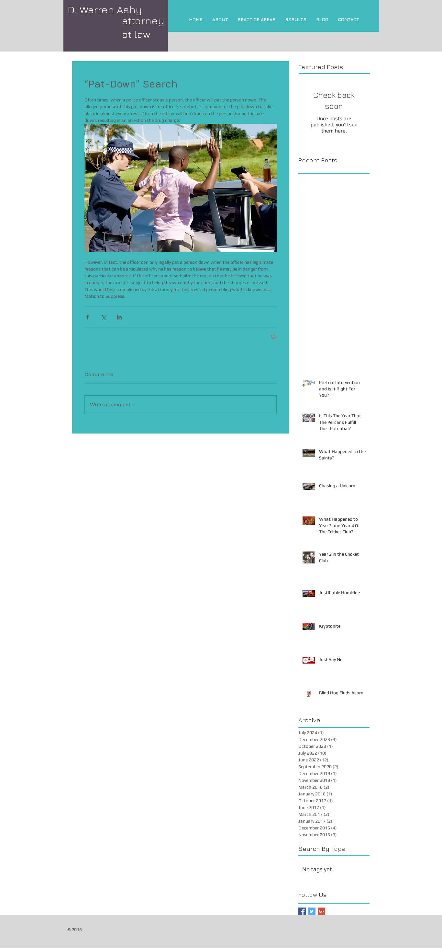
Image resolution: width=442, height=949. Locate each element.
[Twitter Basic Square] (311, 911)
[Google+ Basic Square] (321, 911)
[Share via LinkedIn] (119, 317)
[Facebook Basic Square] (302, 911)
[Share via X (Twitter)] (103, 317)
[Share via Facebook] (87, 317)
